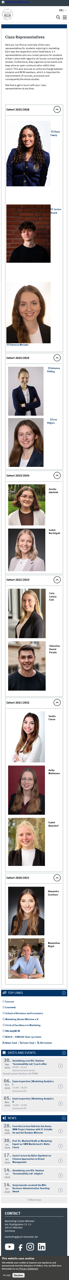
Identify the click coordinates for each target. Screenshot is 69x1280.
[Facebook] (20, 1247)
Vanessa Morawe (19, 345)
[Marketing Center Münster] (27, 14)
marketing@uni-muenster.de (21, 1237)
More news (35, 1200)
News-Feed (11, 1043)
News (11, 1118)
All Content (46, 1043)
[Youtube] (10, 1247)
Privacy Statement (28, 1269)
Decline (18, 1275)
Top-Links (15, 993)
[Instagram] (30, 1247)
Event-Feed (28, 1043)
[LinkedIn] (41, 1247)
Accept (6, 1275)
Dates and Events (21, 1053)
